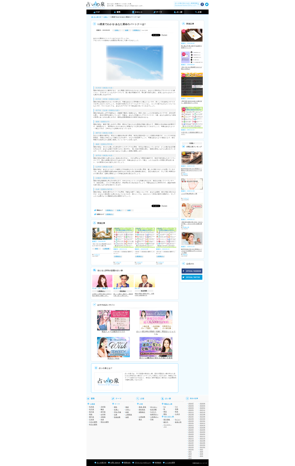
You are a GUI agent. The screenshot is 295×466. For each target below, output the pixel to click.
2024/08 (202, 427)
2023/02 (202, 447)
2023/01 (191, 449)
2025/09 (191, 414)
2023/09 (191, 440)
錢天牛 (185, 174)
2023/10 (202, 438)
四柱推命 (123, 291)
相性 (96, 249)
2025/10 (202, 412)
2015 (190, 458)
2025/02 (202, 421)
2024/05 (191, 432)
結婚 (126, 30)
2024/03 (191, 434)
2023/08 (202, 440)
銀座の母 (186, 227)
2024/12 (202, 423)
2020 (201, 451)
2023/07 (191, 443)
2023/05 (191, 445)
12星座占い (136, 30)
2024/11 (191, 425)
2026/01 (191, 410)
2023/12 (202, 436)
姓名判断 (144, 291)
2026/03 (191, 408)
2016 (201, 456)
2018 (201, 454)
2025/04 (202, 419)
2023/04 (202, 445)
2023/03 (191, 447)
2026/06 (202, 403)
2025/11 (191, 412)
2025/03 (191, 421)
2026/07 (191, 403)
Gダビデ (97, 254)
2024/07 (191, 430)
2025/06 (202, 416)
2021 (190, 451)
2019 (190, 454)
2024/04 (202, 432)
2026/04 (202, 406)
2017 (190, 456)
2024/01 (191, 436)
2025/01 (191, 423)
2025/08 (202, 414)
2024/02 (202, 434)
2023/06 (202, 443)
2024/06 (202, 430)
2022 (201, 449)
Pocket (164, 35)
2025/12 (202, 410)
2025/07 (191, 416)
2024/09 (191, 427)
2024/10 (202, 425)
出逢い (117, 30)
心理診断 (106, 249)
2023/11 (191, 438)
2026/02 (202, 408)
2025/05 (191, 419)
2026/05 (191, 406)
